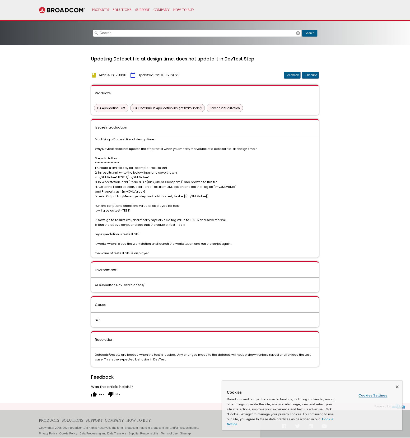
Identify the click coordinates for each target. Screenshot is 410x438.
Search (309, 33)
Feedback (292, 75)
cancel (298, 33)
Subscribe (310, 75)
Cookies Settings (373, 395)
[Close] (397, 386)
